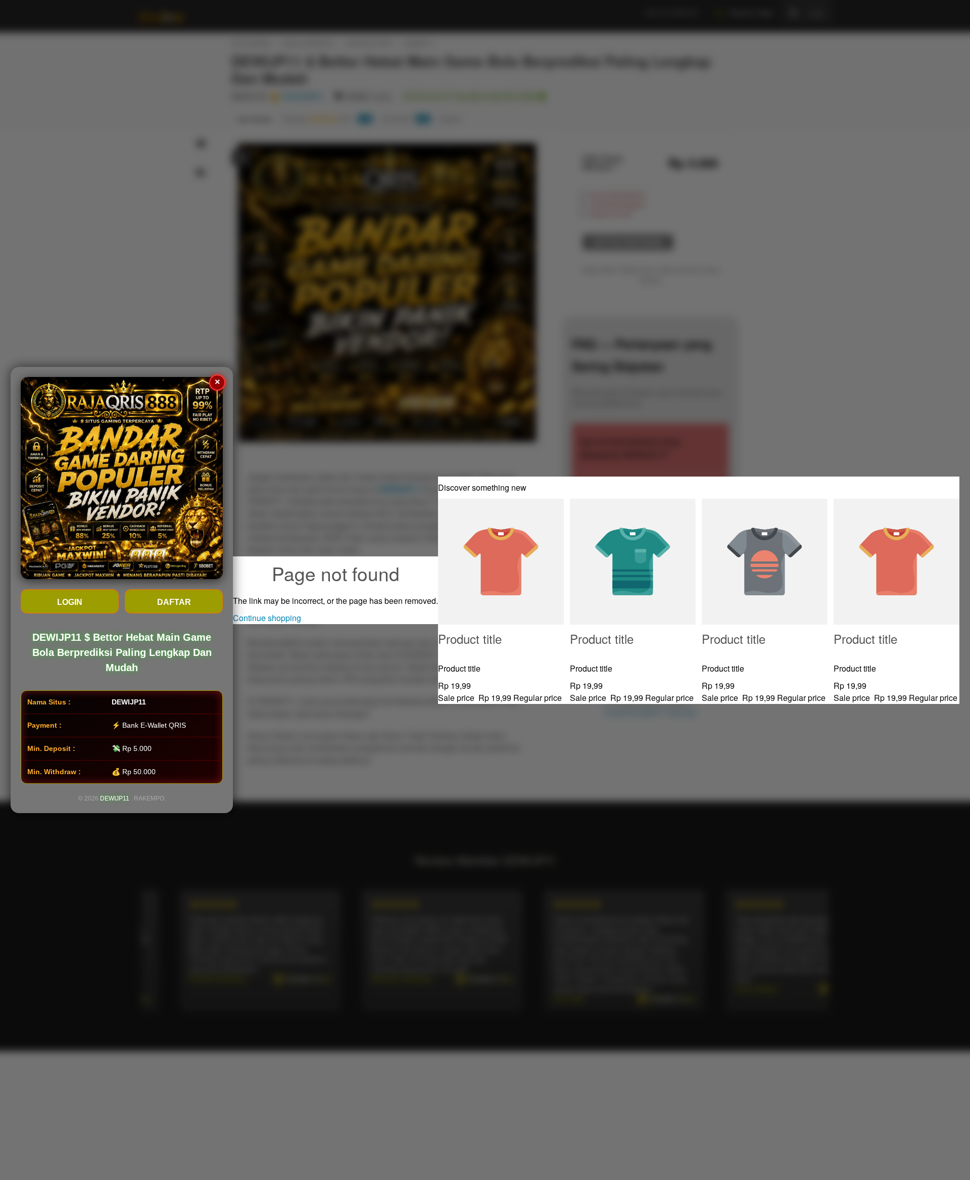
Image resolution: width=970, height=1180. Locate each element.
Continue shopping (267, 618)
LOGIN (69, 602)
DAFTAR (174, 602)
